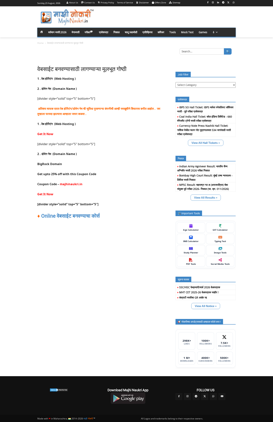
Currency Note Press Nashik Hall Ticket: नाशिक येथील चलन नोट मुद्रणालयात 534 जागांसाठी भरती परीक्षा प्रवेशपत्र (204, 130)
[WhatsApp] (233, 3)
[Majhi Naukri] (67, 17)
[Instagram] (213, 3)
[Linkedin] (218, 3)
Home (40, 43)
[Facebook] (208, 3)
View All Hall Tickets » (205, 142)
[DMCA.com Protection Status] (58, 390)
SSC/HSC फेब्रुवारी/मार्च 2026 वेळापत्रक (199, 287)
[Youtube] (222, 396)
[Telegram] (223, 3)
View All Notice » (206, 306)
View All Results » (205, 197)
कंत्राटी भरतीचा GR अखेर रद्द (193, 297)
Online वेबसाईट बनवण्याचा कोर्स (70, 216)
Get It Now (45, 134)
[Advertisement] (166, 16)
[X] (228, 3)
